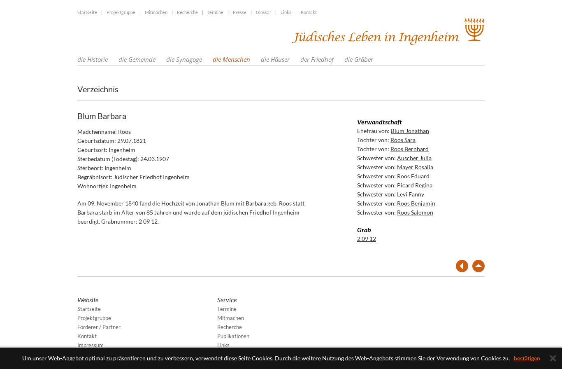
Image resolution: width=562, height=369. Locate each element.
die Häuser (275, 59)
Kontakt (309, 12)
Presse (239, 12)
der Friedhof (317, 59)
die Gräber (358, 59)
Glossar (263, 12)
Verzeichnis (97, 89)
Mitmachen (156, 12)
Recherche (187, 12)
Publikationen (233, 336)
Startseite (87, 12)
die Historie (92, 59)
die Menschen (231, 59)
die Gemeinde (137, 59)
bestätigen (527, 358)
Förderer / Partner (99, 327)
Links (286, 12)
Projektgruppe (121, 12)
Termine (215, 12)
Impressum (90, 345)
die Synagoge (184, 59)
